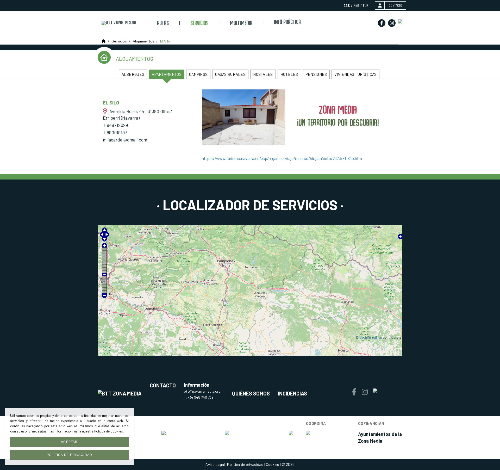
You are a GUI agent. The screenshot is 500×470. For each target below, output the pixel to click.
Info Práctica (287, 23)
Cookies (272, 464)
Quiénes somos (251, 393)
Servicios (199, 24)
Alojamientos (143, 41)
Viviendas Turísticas (355, 74)
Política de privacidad (245, 464)
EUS (365, 5)
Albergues (133, 74)
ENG (356, 5)
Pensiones (316, 74)
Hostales (263, 74)
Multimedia (241, 24)
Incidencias (292, 393)
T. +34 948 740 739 (199, 397)
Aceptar (69, 442)
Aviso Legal (215, 464)
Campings (198, 74)
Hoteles (289, 74)
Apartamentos (167, 74)
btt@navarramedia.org (202, 391)
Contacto (163, 385)
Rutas (163, 24)
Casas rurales (230, 74)
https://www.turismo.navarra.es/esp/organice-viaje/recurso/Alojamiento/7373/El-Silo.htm (282, 158)
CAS (346, 5)
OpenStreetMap (370, 337)
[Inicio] (119, 23)
